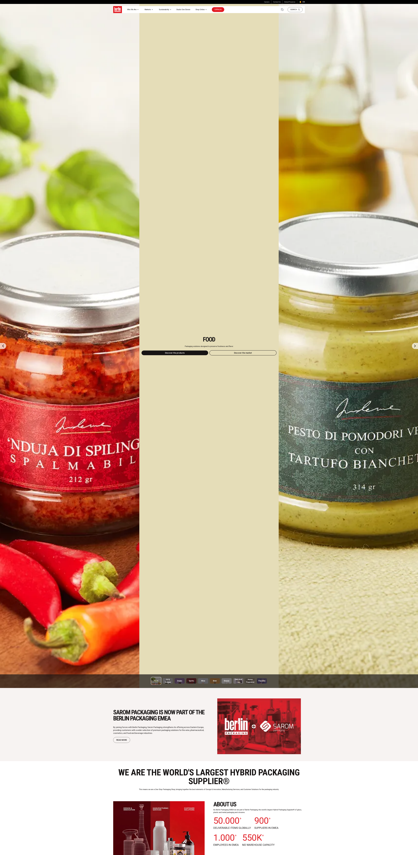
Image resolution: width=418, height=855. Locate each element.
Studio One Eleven (183, 9)
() (302, 2)
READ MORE (121, 740)
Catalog (218, 9)
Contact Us (277, 2)
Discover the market (243, 353)
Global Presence (289, 2)
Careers (267, 2)
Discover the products (175, 353)
